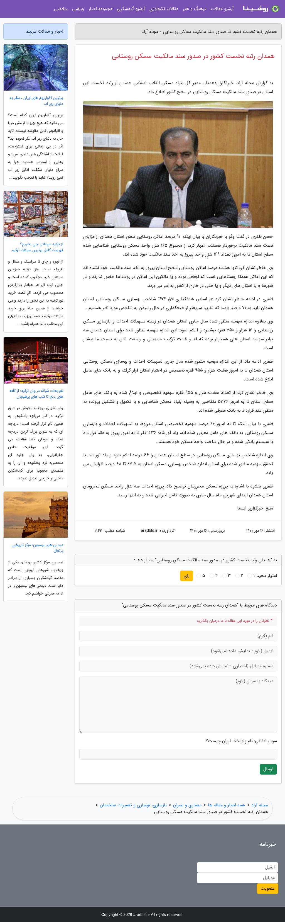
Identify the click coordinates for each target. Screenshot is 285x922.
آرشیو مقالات (222, 8)
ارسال (268, 769)
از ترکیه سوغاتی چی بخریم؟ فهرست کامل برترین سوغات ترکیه (37, 247)
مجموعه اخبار (100, 8)
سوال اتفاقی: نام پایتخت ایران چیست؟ (241, 741)
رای (187, 575)
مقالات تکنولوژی (163, 8)
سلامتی (61, 8)
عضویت (268, 888)
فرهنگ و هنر (194, 8)
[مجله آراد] (261, 9)
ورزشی (78, 8)
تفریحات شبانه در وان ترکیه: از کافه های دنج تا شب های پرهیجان (36, 394)
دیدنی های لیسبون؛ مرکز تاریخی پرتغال (38, 548)
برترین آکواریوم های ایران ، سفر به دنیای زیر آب (36, 101)
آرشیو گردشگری (131, 8)
